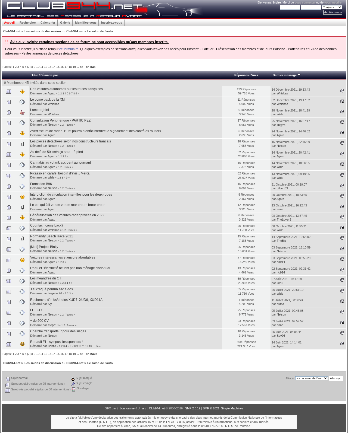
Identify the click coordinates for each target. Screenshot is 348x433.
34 (97, 346)
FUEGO (36, 310)
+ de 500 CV (39, 321)
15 (58, 66)
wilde (280, 114)
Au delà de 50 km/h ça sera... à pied (56, 152)
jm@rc (281, 124)
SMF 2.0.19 (192, 408)
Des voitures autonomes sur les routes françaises (66, 89)
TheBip (281, 240)
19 (74, 66)
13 (49, 66)
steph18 (53, 325)
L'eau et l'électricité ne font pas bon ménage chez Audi (70, 268)
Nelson (52, 124)
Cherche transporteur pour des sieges (58, 331)
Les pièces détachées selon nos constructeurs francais (70, 141)
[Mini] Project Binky (44, 247)
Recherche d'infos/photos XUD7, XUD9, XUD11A (66, 300)
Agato (51, 93)
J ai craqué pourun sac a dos (51, 289)
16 (62, 66)
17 (66, 66)
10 (37, 66)
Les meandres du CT (45, 278)
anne (280, 209)
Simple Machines (232, 408)
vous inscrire (332, 2)
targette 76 (55, 293)
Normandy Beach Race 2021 (51, 236)
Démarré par (49, 75)
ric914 (281, 261)
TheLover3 (284, 219)
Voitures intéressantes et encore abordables (62, 257)
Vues (254, 75)
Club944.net (157, 408)
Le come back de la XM (47, 99)
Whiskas (282, 93)
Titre (35, 75)
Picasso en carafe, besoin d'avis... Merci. (60, 173)
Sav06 (281, 335)
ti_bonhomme (126, 408)
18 (70, 66)
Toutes (69, 124)
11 (41, 66)
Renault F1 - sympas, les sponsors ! (56, 342)
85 (81, 66)
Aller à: (289, 378)
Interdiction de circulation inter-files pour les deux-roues (71, 194)
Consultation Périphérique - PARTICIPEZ (60, 120)
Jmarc (142, 408)
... (78, 66)
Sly (50, 303)
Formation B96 (41, 184)
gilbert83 (282, 188)
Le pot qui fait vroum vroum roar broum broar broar (67, 205)
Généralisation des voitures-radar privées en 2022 (67, 215)
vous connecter (305, 2)
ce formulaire (69, 49)
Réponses (241, 75)
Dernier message (285, 75)
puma (280, 303)
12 (45, 66)
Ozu (279, 283)
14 (53, 66)
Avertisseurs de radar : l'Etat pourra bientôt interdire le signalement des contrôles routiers (95, 131)
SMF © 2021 (211, 408)
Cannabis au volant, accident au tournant (60, 162)
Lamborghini (39, 110)
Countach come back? (46, 225)
